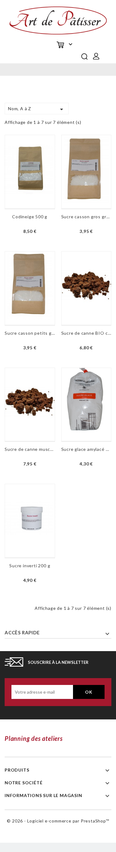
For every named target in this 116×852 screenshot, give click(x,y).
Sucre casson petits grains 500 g (30, 333)
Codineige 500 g (29, 216)
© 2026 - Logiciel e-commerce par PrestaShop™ (58, 820)
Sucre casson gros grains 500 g (86, 216)
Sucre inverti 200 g (29, 565)
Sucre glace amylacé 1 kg (86, 449)
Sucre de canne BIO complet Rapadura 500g (86, 333)
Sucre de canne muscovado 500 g (30, 449)
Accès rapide (22, 632)
